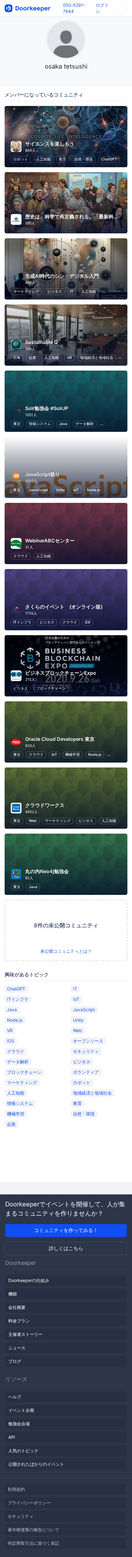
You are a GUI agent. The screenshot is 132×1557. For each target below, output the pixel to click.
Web (33, 820)
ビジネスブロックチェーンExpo (60, 673)
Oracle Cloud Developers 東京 (60, 739)
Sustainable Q (41, 342)
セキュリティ (86, 1051)
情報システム (40, 423)
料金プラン (19, 1320)
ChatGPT (109, 159)
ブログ (14, 1361)
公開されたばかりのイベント (36, 1464)
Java (63, 423)
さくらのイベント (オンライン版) (64, 607)
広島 (17, 357)
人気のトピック (23, 1450)
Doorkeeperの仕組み (28, 1280)
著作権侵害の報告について (33, 1529)
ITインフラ (22, 622)
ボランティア (86, 1072)
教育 (62, 159)
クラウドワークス (44, 805)
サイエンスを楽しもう (49, 144)
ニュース (16, 1347)
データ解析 (85, 423)
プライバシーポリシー (29, 1502)
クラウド (20, 556)
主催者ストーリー (25, 1334)
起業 (32, 357)
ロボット (20, 159)
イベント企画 (21, 1410)
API (11, 1437)
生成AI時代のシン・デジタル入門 (62, 276)
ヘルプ (14, 1396)
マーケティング (26, 291)
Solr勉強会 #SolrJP (46, 408)
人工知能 (43, 159)
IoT (76, 490)
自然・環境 (83, 159)
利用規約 (16, 1489)
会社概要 (16, 1307)
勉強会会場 (19, 1423)
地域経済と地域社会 (96, 357)
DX (87, 622)
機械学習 (72, 754)
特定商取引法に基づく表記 (33, 1543)
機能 (12, 1293)
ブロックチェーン (51, 688)
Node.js (93, 490)
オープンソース (88, 1040)
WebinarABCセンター (50, 540)
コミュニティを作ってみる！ (66, 1230)
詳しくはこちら (66, 1248)
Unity (60, 490)
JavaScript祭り (42, 474)
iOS (10, 1040)
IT (71, 291)
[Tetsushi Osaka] (66, 78)
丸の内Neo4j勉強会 (47, 871)
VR (69, 357)
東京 (17, 423)
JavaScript (38, 490)
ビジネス (54, 291)
